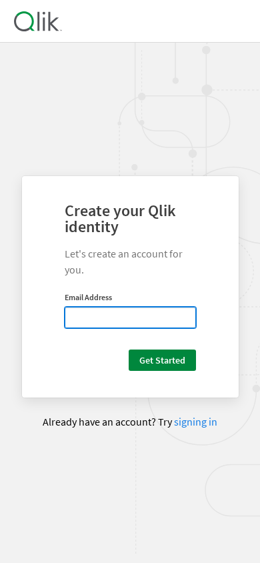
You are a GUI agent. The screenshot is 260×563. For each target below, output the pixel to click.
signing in (195, 421)
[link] (37, 21)
